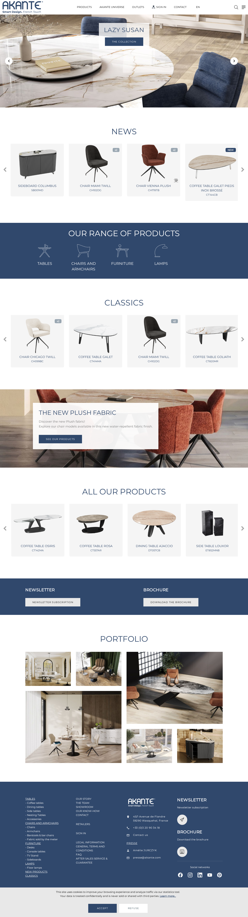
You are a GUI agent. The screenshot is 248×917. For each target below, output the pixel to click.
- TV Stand (31, 855)
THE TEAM (82, 802)
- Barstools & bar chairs (39, 835)
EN (198, 7)
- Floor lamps (33, 867)
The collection (146, 41)
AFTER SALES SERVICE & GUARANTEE (91, 860)
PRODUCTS (84, 7)
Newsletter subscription (52, 602)
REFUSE (133, 908)
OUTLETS (138, 7)
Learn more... (168, 896)
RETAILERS (83, 824)
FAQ (79, 854)
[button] (9, 61)
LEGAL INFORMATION (90, 842)
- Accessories (33, 819)
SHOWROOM (84, 807)
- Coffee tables (34, 802)
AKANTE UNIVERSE (112, 7)
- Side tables (33, 811)
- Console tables (35, 851)
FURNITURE (122, 263)
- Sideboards (33, 859)
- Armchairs (32, 831)
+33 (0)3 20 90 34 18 (146, 827)
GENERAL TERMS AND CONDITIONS (90, 848)
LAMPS (161, 263)
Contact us (140, 835)
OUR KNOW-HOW (88, 811)
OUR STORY (83, 798)
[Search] (236, 7)
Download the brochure (170, 602)
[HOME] (23, 7)
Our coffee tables (149, 739)
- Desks (29, 847)
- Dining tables (34, 807)
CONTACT (180, 7)
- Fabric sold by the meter (41, 839)
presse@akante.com (147, 857)
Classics (123, 303)
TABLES (44, 263)
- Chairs (30, 827)
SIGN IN (161, 7)
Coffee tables (48, 661)
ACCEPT (102, 908)
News (123, 131)
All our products (124, 491)
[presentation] (5, 169)
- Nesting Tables (35, 815)
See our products (60, 438)
